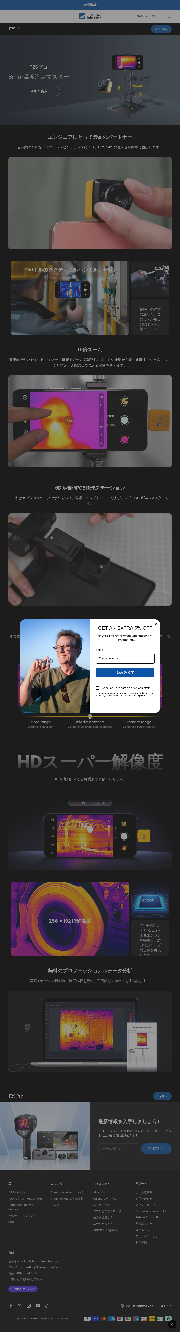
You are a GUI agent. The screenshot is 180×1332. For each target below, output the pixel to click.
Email (99, 649)
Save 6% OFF (125, 672)
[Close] (156, 623)
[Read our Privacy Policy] (152, 693)
